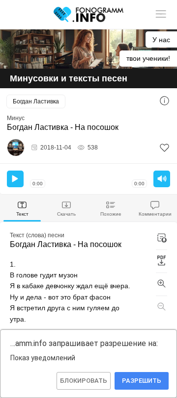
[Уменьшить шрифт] (161, 307)
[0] (164, 147)
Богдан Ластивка (36, 101)
